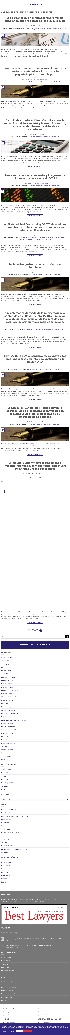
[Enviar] (67, 636)
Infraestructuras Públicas (9, 713)
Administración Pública (30, 237)
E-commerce (5, 823)
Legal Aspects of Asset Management (13, 720)
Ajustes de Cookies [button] (8, 1031)
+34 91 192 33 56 (43, 1015)
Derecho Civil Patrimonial (30, 28)
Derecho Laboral (6, 684)
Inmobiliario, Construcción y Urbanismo (14, 816)
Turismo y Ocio (6, 756)
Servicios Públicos (7, 750)
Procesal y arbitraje (7, 970)
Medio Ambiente (7, 723)
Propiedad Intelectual (8, 740)
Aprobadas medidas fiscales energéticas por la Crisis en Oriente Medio (29, 945)
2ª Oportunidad (6, 997)
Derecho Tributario (32, 81)
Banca (41, 237)
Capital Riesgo (6, 674)
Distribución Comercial (9, 697)
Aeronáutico (5, 661)
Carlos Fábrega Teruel (41, 473)
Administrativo (6, 769)
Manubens (41, 25)
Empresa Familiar (7, 700)
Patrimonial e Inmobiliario (46, 81)
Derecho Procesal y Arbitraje (49, 28)
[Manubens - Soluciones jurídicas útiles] (35, 4)
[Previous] (29, 630)
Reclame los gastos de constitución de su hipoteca (35, 266)
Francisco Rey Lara (41, 134)
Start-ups (4, 826)
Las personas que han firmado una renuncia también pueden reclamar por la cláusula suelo (35, 19)
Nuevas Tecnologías (8, 726)
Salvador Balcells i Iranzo (41, 79)
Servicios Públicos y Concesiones (12, 832)
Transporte (5, 753)
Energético (5, 703)
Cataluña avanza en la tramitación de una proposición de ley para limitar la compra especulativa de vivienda (33, 939)
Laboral (3, 789)
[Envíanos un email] (6, 927)
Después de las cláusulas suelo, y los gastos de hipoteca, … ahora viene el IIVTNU (35, 177)
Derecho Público (47, 476)
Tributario (4, 776)
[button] (6, 4)
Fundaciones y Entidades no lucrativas (14, 707)
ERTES (3, 1000)
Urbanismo (5, 759)
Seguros (4, 746)
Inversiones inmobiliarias (9, 994)
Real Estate (39, 30)
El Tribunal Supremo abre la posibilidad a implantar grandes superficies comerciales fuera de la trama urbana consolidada (35, 465)
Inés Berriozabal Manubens (41, 421)
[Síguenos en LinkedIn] (9, 927)
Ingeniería (4, 717)
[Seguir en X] (2, 927)
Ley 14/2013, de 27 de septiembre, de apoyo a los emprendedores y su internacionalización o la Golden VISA (35, 358)
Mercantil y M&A (6, 773)
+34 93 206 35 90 (8, 1015)
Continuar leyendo (35, 60)
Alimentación (5, 664)
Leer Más (65, 1028)
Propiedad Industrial (8, 733)
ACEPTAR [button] (19, 1031)
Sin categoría (46, 239)
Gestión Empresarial (58, 329)
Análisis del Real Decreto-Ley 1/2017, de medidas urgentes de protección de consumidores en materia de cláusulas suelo (35, 227)
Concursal (4, 786)
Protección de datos (8, 743)
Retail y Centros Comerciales (11, 809)
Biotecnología (6, 670)
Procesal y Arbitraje (7, 783)
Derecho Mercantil (38, 274)
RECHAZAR (27, 1031)
